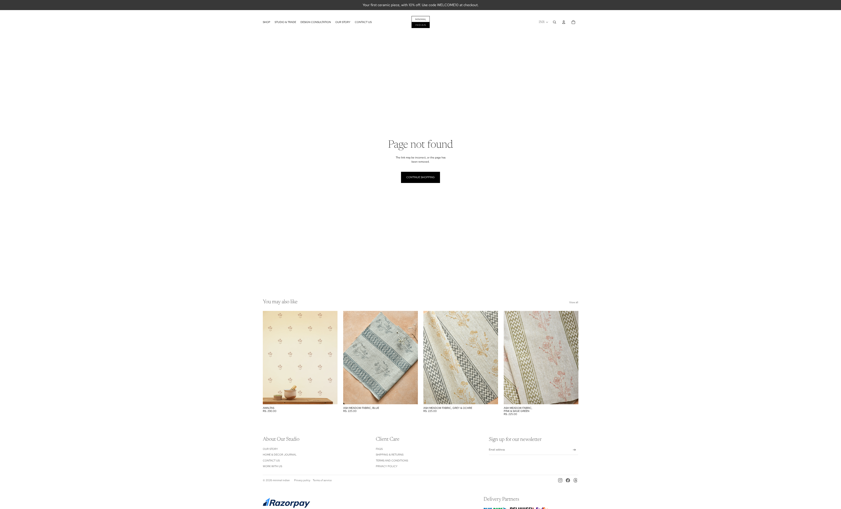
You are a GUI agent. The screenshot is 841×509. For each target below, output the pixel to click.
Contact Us (271, 460)
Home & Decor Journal (280, 454)
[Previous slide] (349, 357)
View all (573, 302)
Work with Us (272, 466)
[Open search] (554, 22)
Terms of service (322, 480)
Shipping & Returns (389, 454)
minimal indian (281, 480)
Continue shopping (420, 177)
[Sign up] (574, 450)
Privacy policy (302, 480)
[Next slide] (411, 357)
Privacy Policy (387, 466)
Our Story (270, 449)
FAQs (379, 449)
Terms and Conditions (392, 460)
